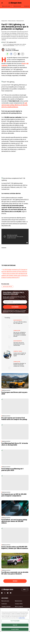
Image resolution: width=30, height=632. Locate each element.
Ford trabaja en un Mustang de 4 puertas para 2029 (12, 469)
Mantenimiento (17, 6)
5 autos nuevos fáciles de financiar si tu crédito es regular (19, 354)
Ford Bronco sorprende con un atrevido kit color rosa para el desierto (14, 573)
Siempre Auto (4, 20)
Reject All (15, 625)
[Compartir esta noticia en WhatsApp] (7, 53)
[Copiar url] (22, 53)
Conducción (16, 330)
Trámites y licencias (5, 606)
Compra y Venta (17, 351)
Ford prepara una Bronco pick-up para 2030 (14, 393)
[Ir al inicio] (7, 589)
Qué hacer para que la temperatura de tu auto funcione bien (19, 344)
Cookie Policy (22, 617)
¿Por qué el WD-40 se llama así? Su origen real (20, 322)
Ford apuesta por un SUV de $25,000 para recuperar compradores (13, 495)
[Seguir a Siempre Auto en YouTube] (10, 592)
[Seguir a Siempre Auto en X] (4, 592)
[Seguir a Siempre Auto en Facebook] (1, 592)
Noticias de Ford (20, 20)
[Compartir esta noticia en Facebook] (11, 53)
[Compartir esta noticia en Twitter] (15, 53)
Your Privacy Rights (15, 620)
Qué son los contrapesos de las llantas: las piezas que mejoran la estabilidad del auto (19, 334)
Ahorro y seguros (19, 606)
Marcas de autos (6, 6)
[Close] (28, 610)
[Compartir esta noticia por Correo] (18, 53)
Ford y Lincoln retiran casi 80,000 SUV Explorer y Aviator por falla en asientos (14, 547)
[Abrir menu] (2, 3)
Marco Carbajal (11, 49)
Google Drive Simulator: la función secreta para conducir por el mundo (19, 365)
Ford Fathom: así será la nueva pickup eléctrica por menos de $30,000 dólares (14, 521)
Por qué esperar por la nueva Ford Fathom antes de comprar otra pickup (14, 418)
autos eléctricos (7, 286)
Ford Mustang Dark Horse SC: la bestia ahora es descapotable (14, 444)
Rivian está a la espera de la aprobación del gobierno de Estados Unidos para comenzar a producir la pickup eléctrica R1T (14, 275)
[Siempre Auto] (15, 3)
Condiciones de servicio (20, 311)
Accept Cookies (15, 629)
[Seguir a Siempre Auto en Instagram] (7, 592)
